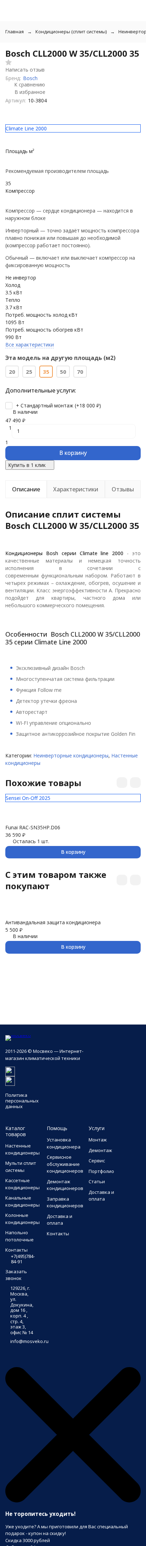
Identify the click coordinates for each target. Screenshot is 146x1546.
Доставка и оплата (59, 1219)
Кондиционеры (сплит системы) (71, 31)
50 (63, 371)
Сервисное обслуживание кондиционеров (65, 1164)
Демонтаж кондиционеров (65, 1185)
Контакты (58, 1233)
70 (80, 371)
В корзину (73, 453)
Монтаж (98, 1139)
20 (12, 371)
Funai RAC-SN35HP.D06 (32, 827)
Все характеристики (29, 344)
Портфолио (101, 1171)
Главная (14, 31)
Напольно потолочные (19, 1236)
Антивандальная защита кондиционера (53, 922)
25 (29, 371)
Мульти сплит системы (20, 1166)
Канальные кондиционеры (22, 1201)
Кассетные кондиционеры (22, 1184)
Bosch (30, 78)
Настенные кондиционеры (22, 1149)
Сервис (97, 1160)
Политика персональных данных (22, 1100)
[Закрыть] (73, 1500)
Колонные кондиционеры (22, 1218)
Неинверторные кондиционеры (70, 755)
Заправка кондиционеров (65, 1202)
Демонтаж (100, 1150)
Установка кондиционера (63, 1143)
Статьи (97, 1181)
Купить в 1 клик (27, 465)
